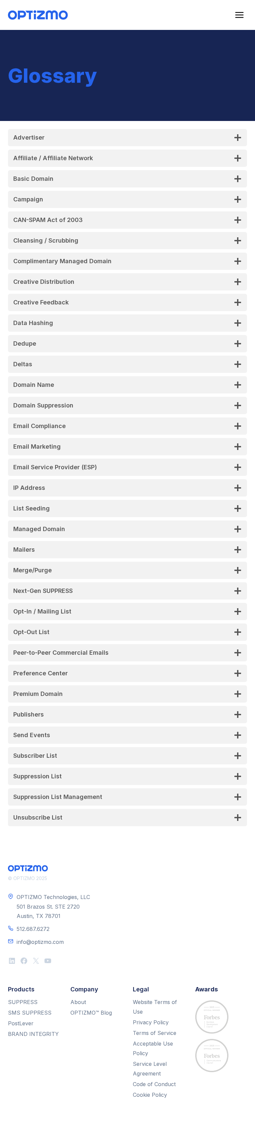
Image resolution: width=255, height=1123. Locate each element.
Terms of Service (154, 1033)
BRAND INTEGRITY (33, 1034)
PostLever (21, 1023)
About (78, 1002)
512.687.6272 (33, 929)
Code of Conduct (154, 1084)
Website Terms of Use (155, 1007)
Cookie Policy (150, 1094)
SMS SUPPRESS (29, 1012)
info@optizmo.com (40, 942)
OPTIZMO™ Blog (91, 1012)
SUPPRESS (23, 1002)
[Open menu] (239, 15)
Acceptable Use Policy (153, 1048)
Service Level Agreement (150, 1069)
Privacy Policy (151, 1022)
